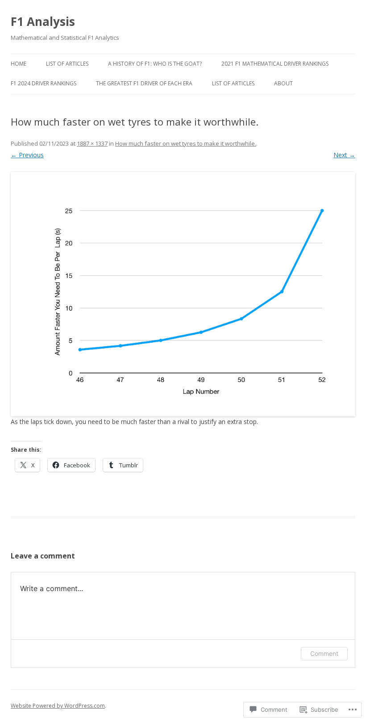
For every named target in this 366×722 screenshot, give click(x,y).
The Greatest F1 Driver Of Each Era (144, 83)
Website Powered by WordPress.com (58, 705)
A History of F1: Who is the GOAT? (155, 63)
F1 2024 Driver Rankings (43, 83)
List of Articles (67, 63)
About (283, 83)
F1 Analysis (43, 21)
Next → (344, 155)
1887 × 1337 (92, 143)
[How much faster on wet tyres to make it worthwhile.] (183, 294)
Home (18, 63)
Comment (324, 653)
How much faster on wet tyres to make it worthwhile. (185, 143)
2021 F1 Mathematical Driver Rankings (275, 63)
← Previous (27, 155)
